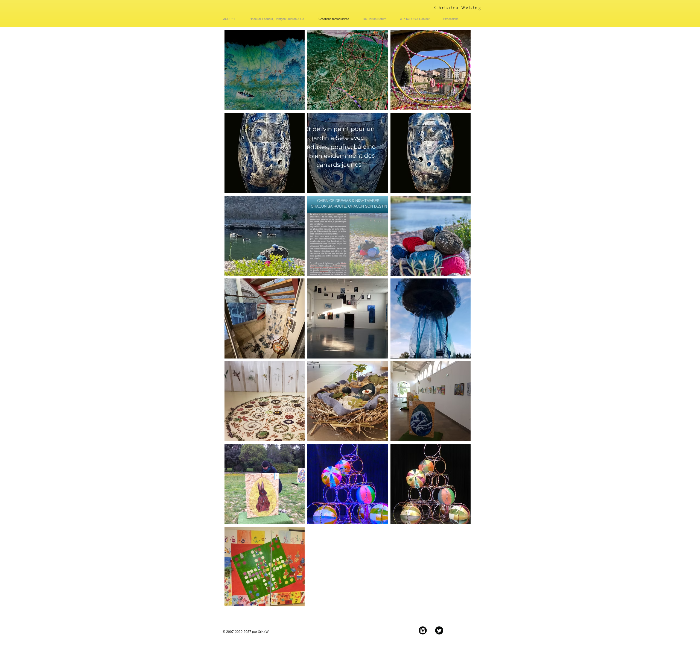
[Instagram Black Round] (423, 630)
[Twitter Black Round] (439, 630)
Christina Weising (457, 7)
